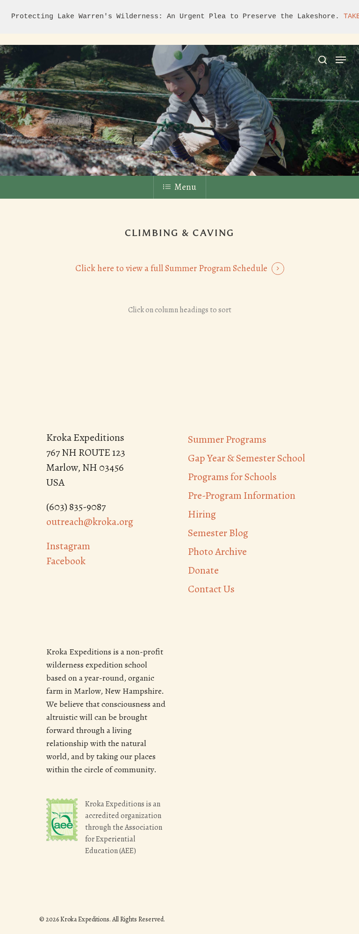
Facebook (66, 561)
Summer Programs (227, 439)
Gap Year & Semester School (246, 458)
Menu (185, 187)
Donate (203, 570)
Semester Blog (218, 533)
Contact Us (211, 589)
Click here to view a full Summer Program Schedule (171, 268)
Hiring (202, 514)
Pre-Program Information (241, 496)
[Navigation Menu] (341, 60)
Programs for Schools (232, 477)
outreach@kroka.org (89, 522)
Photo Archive (217, 552)
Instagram (68, 546)
